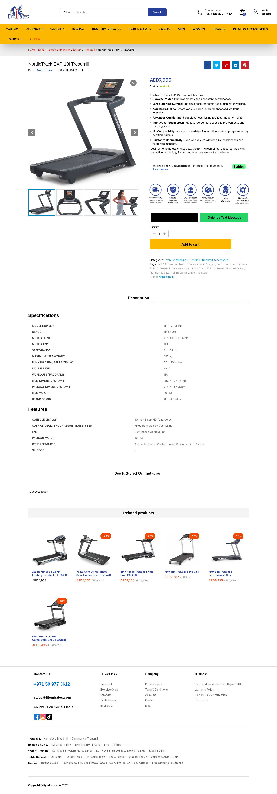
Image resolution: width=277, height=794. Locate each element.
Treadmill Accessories (215, 260)
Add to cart (190, 244)
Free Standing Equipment (167, 762)
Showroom (201, 700)
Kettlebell (102, 750)
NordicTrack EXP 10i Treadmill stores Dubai (217, 268)
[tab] (138, 299)
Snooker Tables (137, 756)
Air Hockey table (95, 756)
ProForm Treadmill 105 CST (182, 571)
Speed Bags (141, 762)
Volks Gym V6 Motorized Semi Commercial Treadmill (93, 573)
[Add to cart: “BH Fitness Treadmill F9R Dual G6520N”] (134, 565)
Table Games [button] (140, 29)
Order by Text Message (224, 217)
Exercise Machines (176, 260)
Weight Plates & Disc (80, 750)
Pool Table (55, 756)
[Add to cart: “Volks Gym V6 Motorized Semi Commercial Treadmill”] (90, 565)
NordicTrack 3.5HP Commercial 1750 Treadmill (49, 638)
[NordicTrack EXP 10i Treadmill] (207, 65)
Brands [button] (219, 29)
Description (138, 298)
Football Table (73, 756)
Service (16, 39)
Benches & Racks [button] (106, 29)
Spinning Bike (83, 744)
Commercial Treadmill (85, 738)
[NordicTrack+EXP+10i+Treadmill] (216, 65)
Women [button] (199, 29)
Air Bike (117, 744)
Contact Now (213, 10)
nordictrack (224, 264)
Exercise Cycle (109, 689)
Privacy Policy (153, 684)
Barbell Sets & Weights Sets (128, 750)
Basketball (106, 705)
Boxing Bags (69, 762)
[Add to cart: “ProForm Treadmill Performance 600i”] (222, 565)
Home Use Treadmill (56, 738)
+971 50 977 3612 (52, 684)
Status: (154, 86)
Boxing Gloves (49, 762)
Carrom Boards (160, 756)
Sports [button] (164, 29)
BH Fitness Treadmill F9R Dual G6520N (136, 573)
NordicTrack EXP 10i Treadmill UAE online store (178, 272)
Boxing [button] (78, 29)
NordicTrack (44, 70)
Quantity (154, 227)
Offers (36, 39)
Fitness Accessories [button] (250, 29)
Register (266, 13)
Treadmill (194, 260)
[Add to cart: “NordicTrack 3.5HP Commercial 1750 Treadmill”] (46, 630)
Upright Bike (101, 744)
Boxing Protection (119, 762)
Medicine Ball (157, 750)
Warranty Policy (204, 689)
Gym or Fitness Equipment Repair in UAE (219, 684)
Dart (175, 756)
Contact (150, 700)
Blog (148, 705)
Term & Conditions (156, 689)
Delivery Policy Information (211, 694)
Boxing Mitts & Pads (92, 762)
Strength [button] (34, 29)
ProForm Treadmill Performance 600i (220, 573)
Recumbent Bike (61, 744)
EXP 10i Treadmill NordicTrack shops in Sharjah (186, 264)
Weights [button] (57, 29)
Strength (105, 694)
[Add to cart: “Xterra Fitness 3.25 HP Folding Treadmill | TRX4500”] (46, 565)
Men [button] (181, 29)
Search (157, 12)
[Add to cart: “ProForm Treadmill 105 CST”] (178, 565)
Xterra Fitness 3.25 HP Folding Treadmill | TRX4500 (50, 573)
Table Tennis (108, 700)
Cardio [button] (12, 29)
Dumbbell (58, 750)
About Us (150, 694)
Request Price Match (174, 217)
